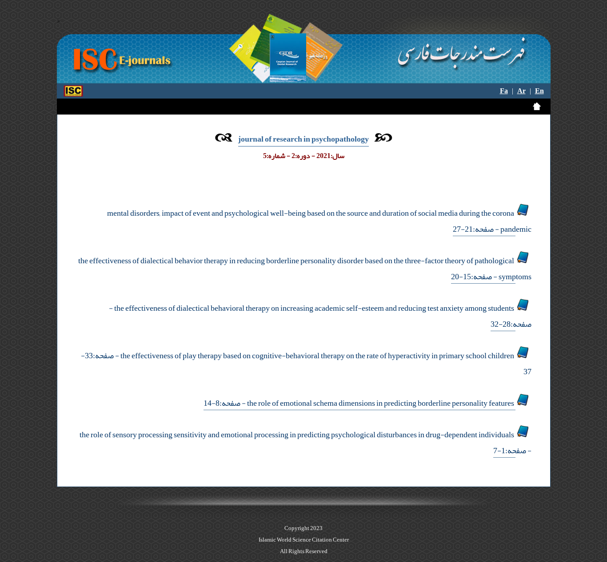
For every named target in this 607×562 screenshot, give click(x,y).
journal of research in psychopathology (303, 139)
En (539, 91)
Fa (504, 91)
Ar (521, 91)
